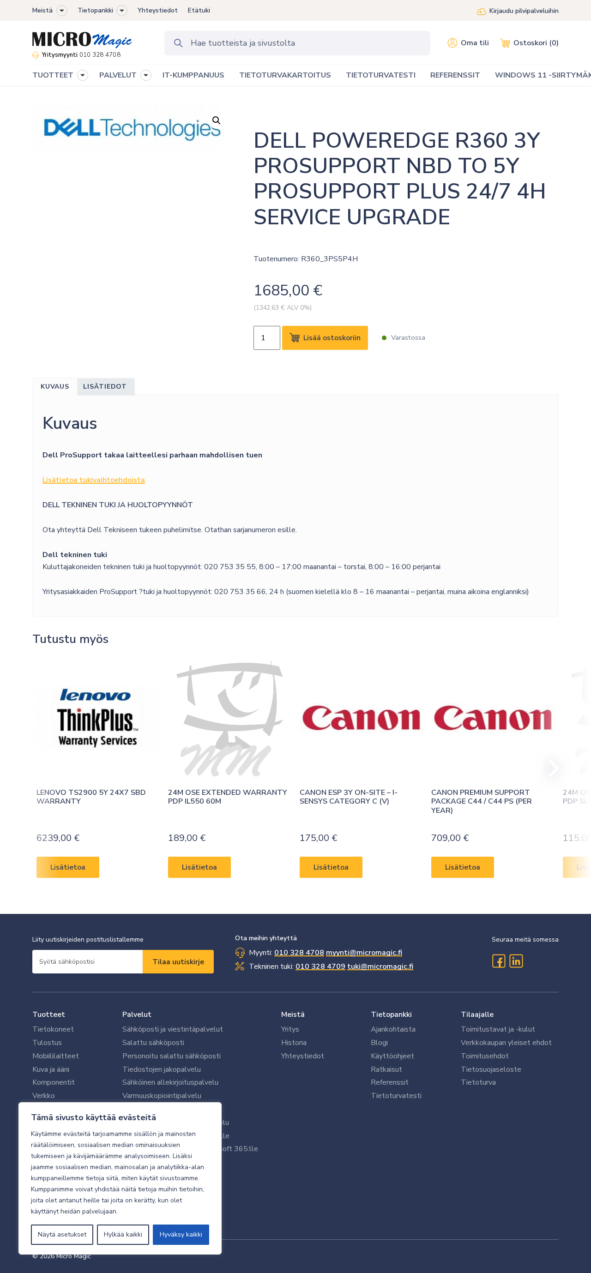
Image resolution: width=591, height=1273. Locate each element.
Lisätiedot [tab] (105, 386)
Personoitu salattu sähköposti (171, 1056)
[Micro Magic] (82, 36)
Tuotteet (48, 1014)
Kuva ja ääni (50, 1069)
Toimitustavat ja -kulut (498, 1029)
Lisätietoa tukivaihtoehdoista (93, 480)
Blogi (379, 1043)
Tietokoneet (53, 1029)
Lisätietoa (67, 867)
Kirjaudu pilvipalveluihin (524, 10)
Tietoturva (478, 1082)
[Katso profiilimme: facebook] (498, 961)
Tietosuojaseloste (491, 1069)
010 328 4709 (320, 966)
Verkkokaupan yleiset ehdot (506, 1043)
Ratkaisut (386, 1069)
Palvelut (136, 1014)
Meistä (42, 10)
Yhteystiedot (158, 10)
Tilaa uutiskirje (178, 962)
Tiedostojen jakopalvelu (161, 1069)
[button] (61, 10)
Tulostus (47, 1043)
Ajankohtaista (393, 1029)
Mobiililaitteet (55, 1056)
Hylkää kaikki (123, 1234)
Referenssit (390, 1082)
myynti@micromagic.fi (364, 953)
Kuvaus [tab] (55, 386)
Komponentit (53, 1082)
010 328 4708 (100, 55)
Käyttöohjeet (392, 1056)
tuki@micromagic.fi (380, 966)
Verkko (43, 1096)
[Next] (549, 768)
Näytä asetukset (62, 1234)
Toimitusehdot (485, 1056)
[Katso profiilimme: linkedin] (516, 961)
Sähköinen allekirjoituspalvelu (170, 1082)
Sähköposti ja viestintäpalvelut (172, 1029)
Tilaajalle (477, 1014)
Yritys (290, 1029)
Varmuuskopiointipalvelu (161, 1096)
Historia (294, 1043)
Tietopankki (95, 10)
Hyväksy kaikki (181, 1234)
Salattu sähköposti (153, 1043)
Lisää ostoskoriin (332, 338)
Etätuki (199, 10)
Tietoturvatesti (396, 1096)
